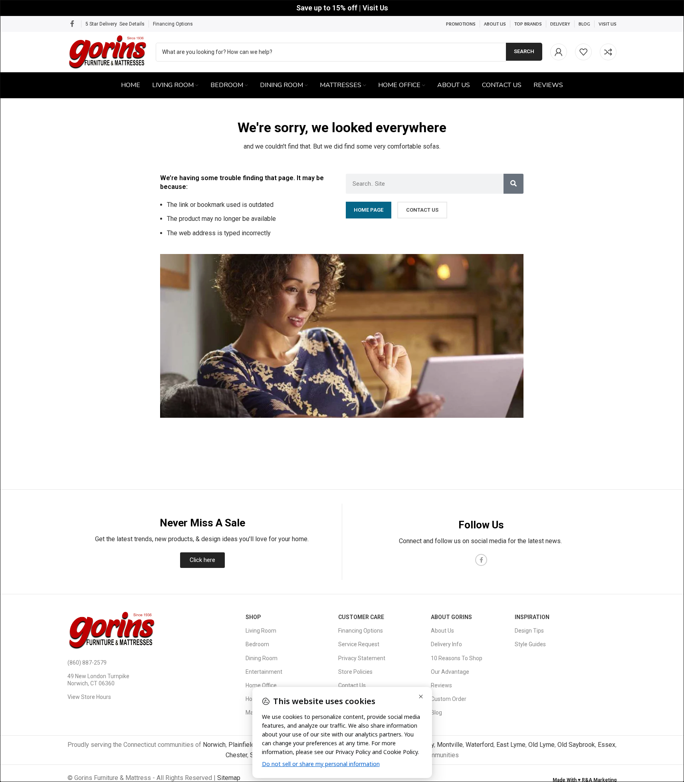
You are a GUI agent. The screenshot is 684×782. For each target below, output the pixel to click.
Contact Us (352, 685)
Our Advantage (450, 672)
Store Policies (355, 672)
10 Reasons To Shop (456, 658)
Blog (436, 712)
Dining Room (262, 658)
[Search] (513, 184)
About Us (442, 630)
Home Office (261, 685)
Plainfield (241, 744)
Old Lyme (541, 744)
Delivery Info (446, 644)
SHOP (253, 617)
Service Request (358, 644)
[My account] (558, 52)
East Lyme (510, 744)
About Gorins (451, 617)
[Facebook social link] (72, 24)
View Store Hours (89, 697)
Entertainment (264, 672)
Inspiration (532, 617)
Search (524, 51)
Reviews (441, 685)
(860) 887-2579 (87, 662)
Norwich (214, 744)
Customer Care (361, 617)
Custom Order (448, 699)
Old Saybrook (576, 744)
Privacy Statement (361, 658)
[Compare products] (608, 52)
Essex (606, 744)
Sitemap (228, 778)
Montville (450, 744)
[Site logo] (107, 51)
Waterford (480, 744)
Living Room (261, 630)
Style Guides (530, 644)
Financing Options (173, 24)
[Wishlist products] (583, 52)
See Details (132, 24)
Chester (236, 755)
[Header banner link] (342, 8)
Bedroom (257, 644)
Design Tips (529, 630)
